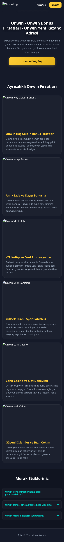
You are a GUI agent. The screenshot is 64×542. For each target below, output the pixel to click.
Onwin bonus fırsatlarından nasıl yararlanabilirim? (23, 493)
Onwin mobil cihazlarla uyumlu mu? (24, 515)
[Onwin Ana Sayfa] (10, 4)
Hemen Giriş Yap (32, 61)
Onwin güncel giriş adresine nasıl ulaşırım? (28, 504)
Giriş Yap (41, 4)
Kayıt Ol (55, 4)
